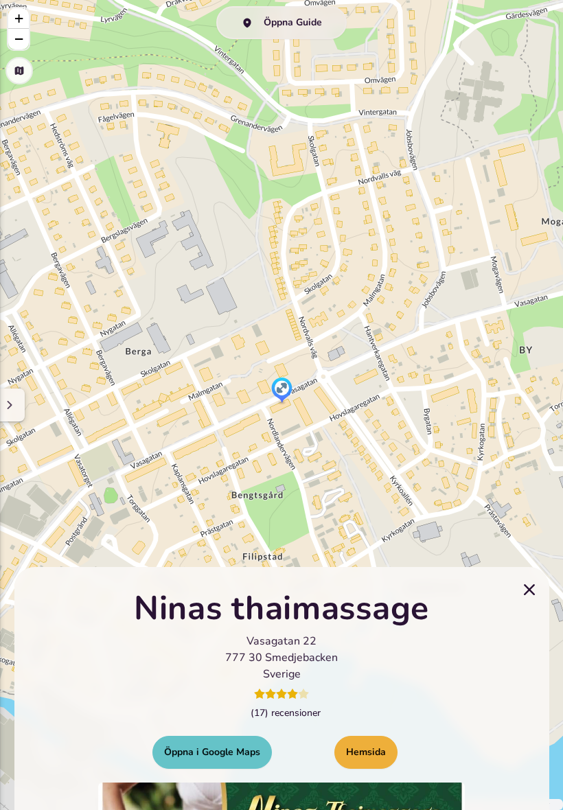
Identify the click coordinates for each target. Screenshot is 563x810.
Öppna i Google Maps (212, 752)
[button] (282, 391)
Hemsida (366, 752)
